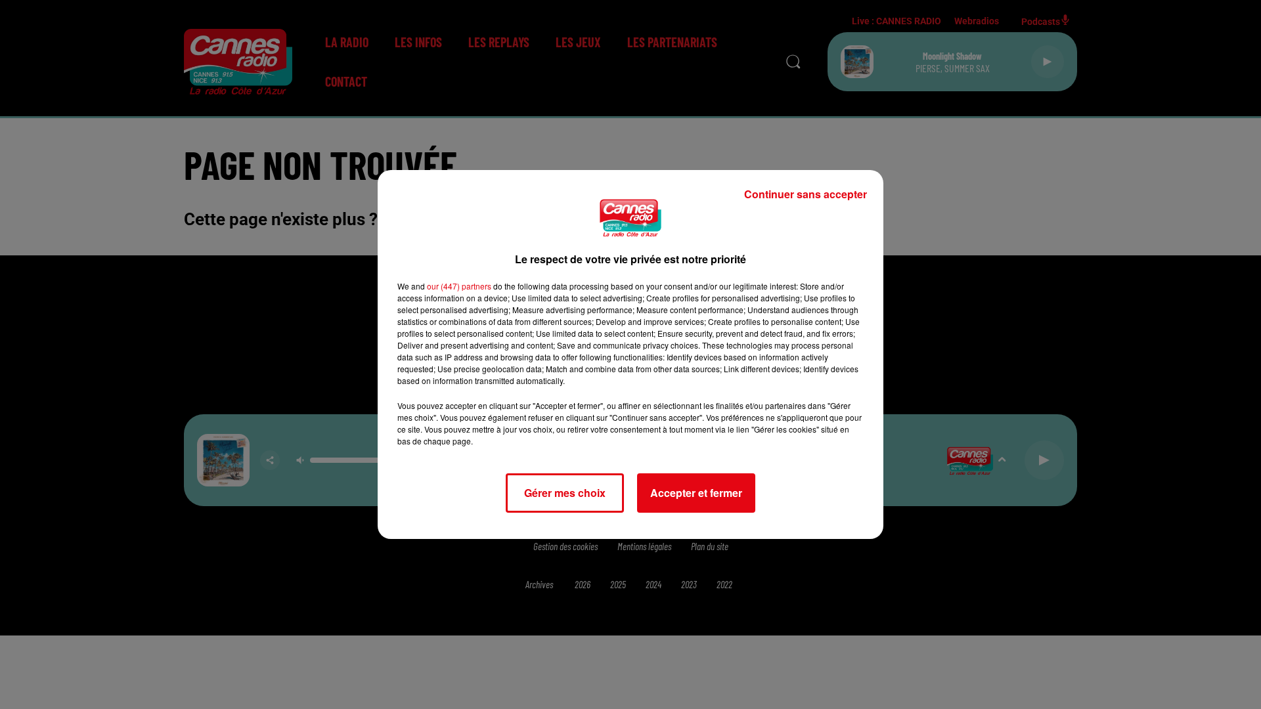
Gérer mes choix (565, 492)
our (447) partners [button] (459, 285)
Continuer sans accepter (805, 194)
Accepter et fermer (696, 492)
